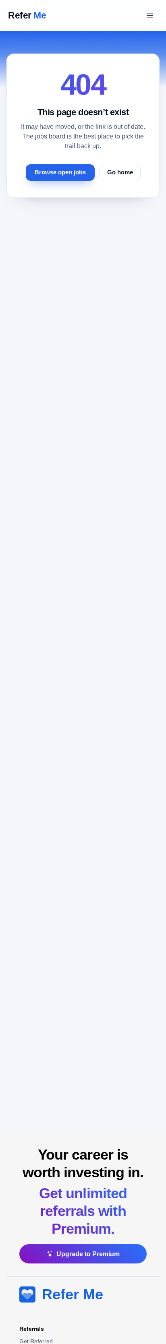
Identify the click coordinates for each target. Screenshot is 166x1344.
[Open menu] (150, 15)
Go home (120, 172)
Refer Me (72, 1294)
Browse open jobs (60, 172)
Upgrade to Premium (88, 1254)
